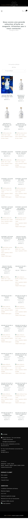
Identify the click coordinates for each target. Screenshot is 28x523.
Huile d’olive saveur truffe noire (7, 269)
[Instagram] (4, 455)
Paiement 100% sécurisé (7, 501)
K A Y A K (3, 493)
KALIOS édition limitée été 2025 (7, 97)
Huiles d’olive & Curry (7, 355)
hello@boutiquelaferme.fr (9, 441)
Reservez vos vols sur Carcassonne (10, 498)
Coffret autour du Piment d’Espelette (21, 209)
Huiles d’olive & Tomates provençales (7, 415)
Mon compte (4, 475)
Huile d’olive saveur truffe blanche (21, 239)
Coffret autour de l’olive (7, 153)
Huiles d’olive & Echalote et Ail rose (21, 356)
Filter (14, 67)
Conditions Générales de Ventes (9, 488)
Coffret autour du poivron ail (7, 238)
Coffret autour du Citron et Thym (7, 209)
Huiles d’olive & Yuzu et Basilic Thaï (21, 415)
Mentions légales (5, 491)
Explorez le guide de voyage (8, 496)
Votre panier (4, 477)
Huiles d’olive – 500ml (7, 297)
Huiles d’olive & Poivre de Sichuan (21, 386)
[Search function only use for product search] (23, 11)
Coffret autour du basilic (7, 180)
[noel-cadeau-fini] (14, 46)
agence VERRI (19, 515)
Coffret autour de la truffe (21, 153)
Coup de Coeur (5, 480)
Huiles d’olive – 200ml (21, 267)
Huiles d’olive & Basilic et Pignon (21, 298)
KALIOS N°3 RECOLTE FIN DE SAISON (21, 125)
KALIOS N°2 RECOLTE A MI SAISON (7, 125)
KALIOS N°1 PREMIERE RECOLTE (21, 97)
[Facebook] (2, 455)
